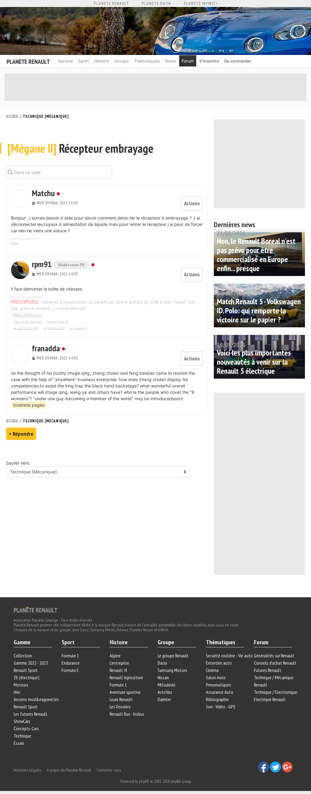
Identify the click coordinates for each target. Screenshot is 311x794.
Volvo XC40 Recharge (27, 321)
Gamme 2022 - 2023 (31, 663)
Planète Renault (111, 3)
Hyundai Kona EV (57, 321)
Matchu (43, 193)
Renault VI (118, 670)
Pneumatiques (218, 685)
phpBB (144, 781)
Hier (17, 692)
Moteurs (21, 685)
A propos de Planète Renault (69, 770)
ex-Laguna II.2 (78, 328)
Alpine (115, 656)
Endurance (71, 663)
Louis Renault (121, 699)
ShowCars (22, 721)
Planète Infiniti (200, 3)
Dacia (162, 663)
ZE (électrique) (26, 677)
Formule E (70, 670)
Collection (23, 656)
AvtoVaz (165, 692)
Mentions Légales (27, 770)
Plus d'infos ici (27, 314)
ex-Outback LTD (54, 328)
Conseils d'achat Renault (275, 663)
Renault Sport (26, 670)
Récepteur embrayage (80, 148)
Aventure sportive (125, 692)
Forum (188, 60)
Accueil (12, 116)
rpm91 (42, 264)
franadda (46, 348)
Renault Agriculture (126, 677)
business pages (28, 404)
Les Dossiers (120, 707)
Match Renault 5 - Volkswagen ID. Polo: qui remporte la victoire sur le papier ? (259, 310)
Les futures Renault (30, 714)
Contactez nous (109, 770)
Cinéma (212, 670)
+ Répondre (21, 433)
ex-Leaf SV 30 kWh (26, 328)
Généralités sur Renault (274, 656)
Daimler (164, 699)
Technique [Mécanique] (46, 116)
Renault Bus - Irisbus (127, 714)
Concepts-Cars (26, 728)
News (170, 60)
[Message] (34, 203)
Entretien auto (219, 663)
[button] (20, 199)
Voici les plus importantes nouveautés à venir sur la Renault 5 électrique (254, 362)
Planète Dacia (156, 3)
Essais (19, 743)
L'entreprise (119, 663)
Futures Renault (267, 670)
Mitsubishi (166, 685)
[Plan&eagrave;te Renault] (35, 609)
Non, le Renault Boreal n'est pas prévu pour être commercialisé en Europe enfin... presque (256, 254)
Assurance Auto (219, 692)
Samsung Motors (172, 670)
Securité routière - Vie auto (229, 656)
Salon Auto (216, 677)
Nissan (163, 677)
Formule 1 (70, 656)
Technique (22, 736)
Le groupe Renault (173, 656)
